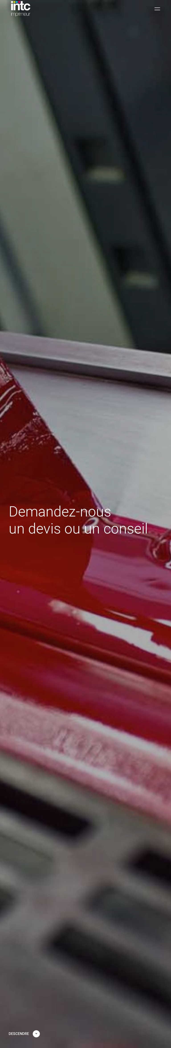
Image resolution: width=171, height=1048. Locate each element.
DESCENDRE (19, 1034)
